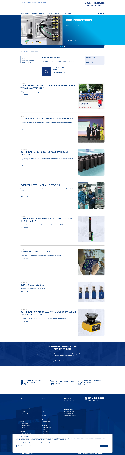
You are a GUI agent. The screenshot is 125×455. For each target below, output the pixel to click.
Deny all (20, 445)
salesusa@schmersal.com (69, 404)
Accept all (104, 445)
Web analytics (45, 442)
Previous (19, 30)
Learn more (72, 40)
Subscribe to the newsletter (63, 361)
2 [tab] (62, 46)
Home (22, 51)
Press (27, 51)
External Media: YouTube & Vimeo (57, 442)
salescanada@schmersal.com (69, 415)
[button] (23, 2)
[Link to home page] (94, 3)
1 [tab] (60, 46)
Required (26, 442)
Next (106, 30)
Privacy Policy (26, 449)
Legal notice (20, 449)
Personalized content (35, 442)
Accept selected (29, 445)
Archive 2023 (89, 61)
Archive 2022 (89, 62)
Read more (25, 94)
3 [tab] (64, 46)
